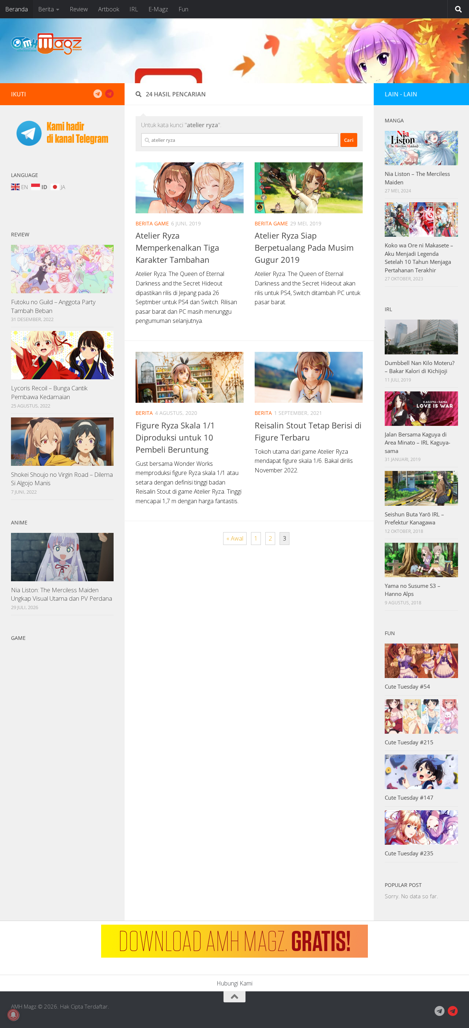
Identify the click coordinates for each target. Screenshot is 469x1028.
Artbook (108, 9)
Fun (183, 9)
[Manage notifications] (13, 1015)
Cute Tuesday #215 (409, 742)
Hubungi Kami (234, 983)
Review (79, 9)
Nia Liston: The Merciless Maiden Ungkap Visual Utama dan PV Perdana (61, 594)
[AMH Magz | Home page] (46, 44)
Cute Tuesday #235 (409, 853)
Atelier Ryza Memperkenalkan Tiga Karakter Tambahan (177, 247)
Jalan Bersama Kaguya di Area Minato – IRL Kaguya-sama (417, 442)
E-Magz (158, 9)
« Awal (234, 538)
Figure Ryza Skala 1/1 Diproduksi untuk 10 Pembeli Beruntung (175, 437)
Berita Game (152, 223)
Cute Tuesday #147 (409, 797)
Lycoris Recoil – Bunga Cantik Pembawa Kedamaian (49, 392)
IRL (133, 9)
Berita (46, 9)
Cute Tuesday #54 (407, 686)
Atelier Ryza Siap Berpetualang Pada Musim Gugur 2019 (304, 247)
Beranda (16, 9)
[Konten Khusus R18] (109, 93)
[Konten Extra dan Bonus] (97, 93)
